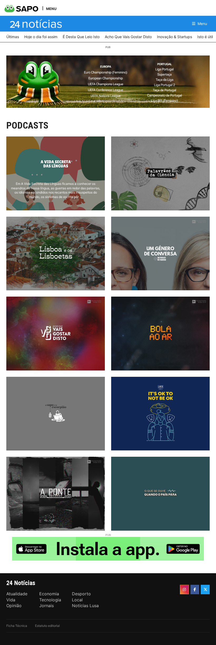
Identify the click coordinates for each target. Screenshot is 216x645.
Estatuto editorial (47, 626)
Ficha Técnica (16, 626)
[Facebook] (194, 589)
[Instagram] (184, 589)
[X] (205, 589)
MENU (51, 9)
